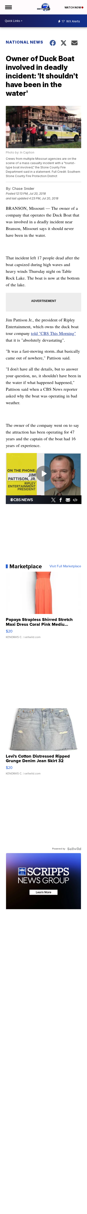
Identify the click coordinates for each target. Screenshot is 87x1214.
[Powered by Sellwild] (74, 848)
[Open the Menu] (8, 7)
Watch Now (73, 7)
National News (24, 42)
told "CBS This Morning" (53, 333)
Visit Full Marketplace (65, 566)
